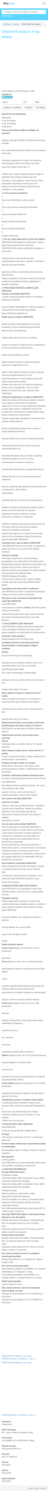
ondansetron (8, 97)
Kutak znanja (33, 1488)
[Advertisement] (24, 65)
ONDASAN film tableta (17, 1356)
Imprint (43, 1488)
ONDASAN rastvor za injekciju (18, 1359)
